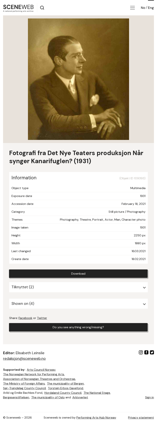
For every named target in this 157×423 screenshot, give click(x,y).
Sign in (149, 397)
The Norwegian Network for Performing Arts (33, 374)
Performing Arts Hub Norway (96, 418)
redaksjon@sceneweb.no (24, 358)
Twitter (42, 318)
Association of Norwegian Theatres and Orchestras (39, 379)
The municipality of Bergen (65, 383)
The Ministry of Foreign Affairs (24, 383)
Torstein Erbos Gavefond (65, 388)
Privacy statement (141, 418)
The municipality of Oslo (48, 397)
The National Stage (96, 393)
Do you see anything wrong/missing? (78, 327)
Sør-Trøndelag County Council (24, 388)
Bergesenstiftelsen (16, 397)
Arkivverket (80, 397)
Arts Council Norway (41, 370)
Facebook (25, 318)
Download (78, 274)
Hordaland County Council (62, 393)
